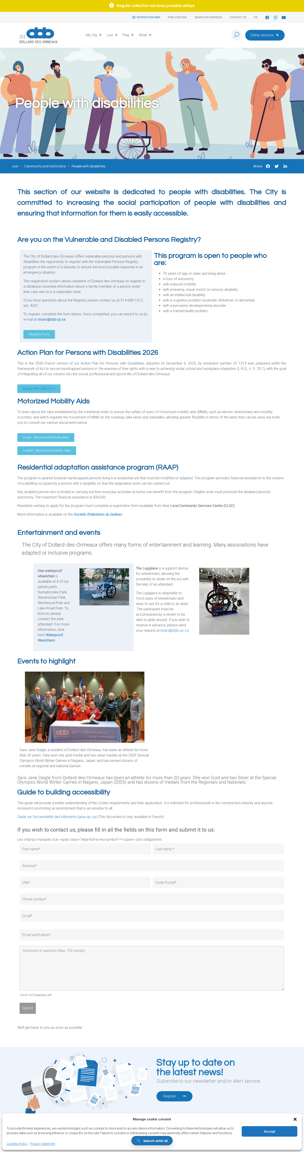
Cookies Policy (17, 1144)
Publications (177, 17)
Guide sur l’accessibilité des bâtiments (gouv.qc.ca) (57, 817)
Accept (269, 1131)
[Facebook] (267, 17)
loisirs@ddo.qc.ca (51, 319)
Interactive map (147, 17)
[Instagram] (275, 17)
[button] (295, 1119)
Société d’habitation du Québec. (98, 514)
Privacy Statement (42, 1144)
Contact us (238, 17)
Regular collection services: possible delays (155, 6)
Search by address (208, 17)
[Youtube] (284, 17)
